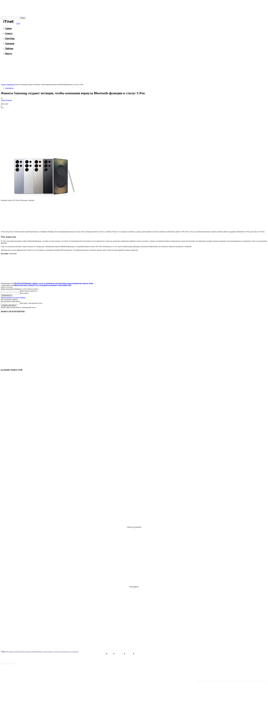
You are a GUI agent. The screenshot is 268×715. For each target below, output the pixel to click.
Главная (8, 28)
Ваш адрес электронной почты (31, 303)
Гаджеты (8, 33)
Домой (3, 84)
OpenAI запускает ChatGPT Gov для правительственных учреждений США (43, 285)
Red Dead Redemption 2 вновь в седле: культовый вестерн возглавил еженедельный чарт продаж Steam (54, 283)
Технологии (9, 43)
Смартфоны (10, 38)
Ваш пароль (24, 293)
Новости (8, 53)
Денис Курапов (6, 100)
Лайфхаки (9, 48)
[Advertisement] (39, 62)
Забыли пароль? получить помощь (13, 297)
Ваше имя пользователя (28, 291)
